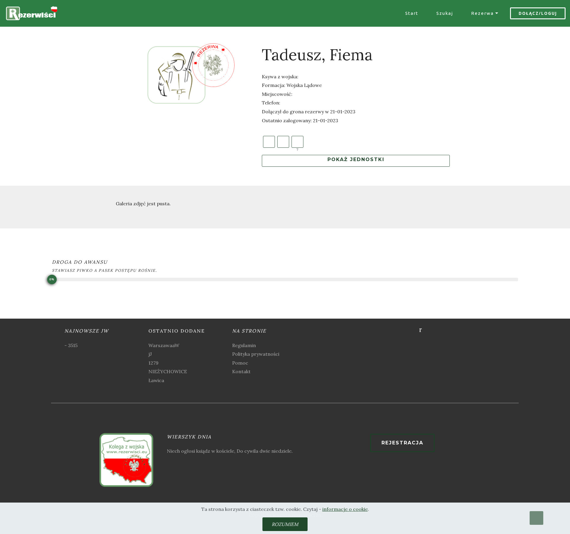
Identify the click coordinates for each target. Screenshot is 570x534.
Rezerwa (482, 13)
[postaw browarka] (297, 142)
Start (411, 13)
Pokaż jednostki (355, 159)
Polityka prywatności (255, 354)
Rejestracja (402, 443)
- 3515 (70, 345)
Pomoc (240, 363)
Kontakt (241, 371)
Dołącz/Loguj (538, 13)
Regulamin (244, 345)
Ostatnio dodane (176, 331)
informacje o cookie (345, 509)
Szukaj (444, 13)
